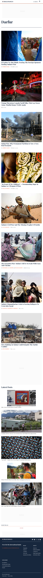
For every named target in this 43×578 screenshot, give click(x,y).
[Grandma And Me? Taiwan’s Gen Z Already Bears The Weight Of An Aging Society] (21, 421)
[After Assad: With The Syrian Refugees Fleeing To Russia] (21, 493)
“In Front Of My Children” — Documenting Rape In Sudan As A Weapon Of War (19, 185)
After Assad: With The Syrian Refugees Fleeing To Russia (13, 506)
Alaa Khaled (5, 227)
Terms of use (4, 575)
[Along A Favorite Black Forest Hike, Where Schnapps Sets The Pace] (21, 471)
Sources (25, 549)
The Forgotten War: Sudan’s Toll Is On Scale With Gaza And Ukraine (21, 264)
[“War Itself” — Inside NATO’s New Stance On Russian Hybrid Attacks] (21, 447)
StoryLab (25, 553)
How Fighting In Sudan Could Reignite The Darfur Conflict (19, 346)
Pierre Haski (5, 66)
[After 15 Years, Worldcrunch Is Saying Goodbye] (21, 398)
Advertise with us (36, 554)
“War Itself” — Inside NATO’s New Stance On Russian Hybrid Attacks (16, 460)
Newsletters (4, 562)
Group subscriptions (6, 566)
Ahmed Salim (6, 148)
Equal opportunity (37, 553)
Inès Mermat (5, 349)
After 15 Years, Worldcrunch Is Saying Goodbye (11, 407)
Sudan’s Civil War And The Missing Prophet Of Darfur (20, 225)
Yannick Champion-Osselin (10, 308)
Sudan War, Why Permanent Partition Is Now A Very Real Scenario (20, 145)
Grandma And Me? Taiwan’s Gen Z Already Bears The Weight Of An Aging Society (18, 433)
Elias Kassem (19, 267)
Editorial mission (36, 549)
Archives (25, 551)
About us (35, 548)
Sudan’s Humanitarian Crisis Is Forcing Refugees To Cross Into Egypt (20, 305)
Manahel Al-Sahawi (7, 267)
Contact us (35, 551)
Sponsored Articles (27, 554)
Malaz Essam (6, 188)
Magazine (25, 548)
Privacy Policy (10, 575)
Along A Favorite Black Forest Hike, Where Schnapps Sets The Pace (15, 479)
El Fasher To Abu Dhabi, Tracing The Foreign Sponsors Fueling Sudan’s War (21, 63)
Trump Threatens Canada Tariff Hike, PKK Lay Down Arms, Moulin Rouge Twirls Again (20, 104)
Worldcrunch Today (6, 564)
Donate (3, 567)
